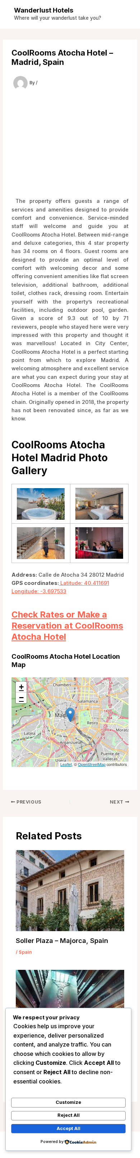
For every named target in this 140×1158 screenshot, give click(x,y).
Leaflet (66, 764)
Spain (25, 952)
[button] (70, 714)
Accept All (68, 1128)
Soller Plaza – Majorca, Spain (62, 940)
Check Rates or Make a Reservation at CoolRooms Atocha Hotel (67, 625)
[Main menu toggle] (123, 14)
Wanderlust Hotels (43, 10)
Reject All (68, 1115)
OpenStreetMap (92, 764)
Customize (68, 1102)
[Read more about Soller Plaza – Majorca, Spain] (70, 890)
